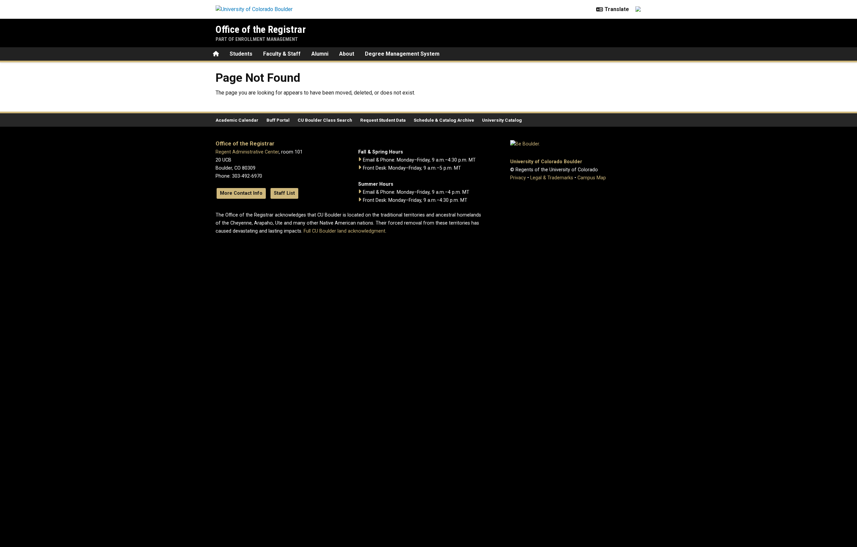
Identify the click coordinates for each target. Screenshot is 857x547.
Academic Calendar (237, 120)
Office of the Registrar (261, 29)
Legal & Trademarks (551, 178)
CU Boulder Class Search (325, 120)
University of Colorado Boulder (546, 162)
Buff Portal (278, 120)
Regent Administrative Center (247, 152)
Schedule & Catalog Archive (444, 120)
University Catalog (502, 120)
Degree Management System (402, 54)
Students (241, 54)
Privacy (518, 178)
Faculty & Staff (282, 54)
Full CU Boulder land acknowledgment (344, 231)
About (346, 54)
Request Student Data (383, 120)
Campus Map (591, 178)
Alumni (319, 54)
